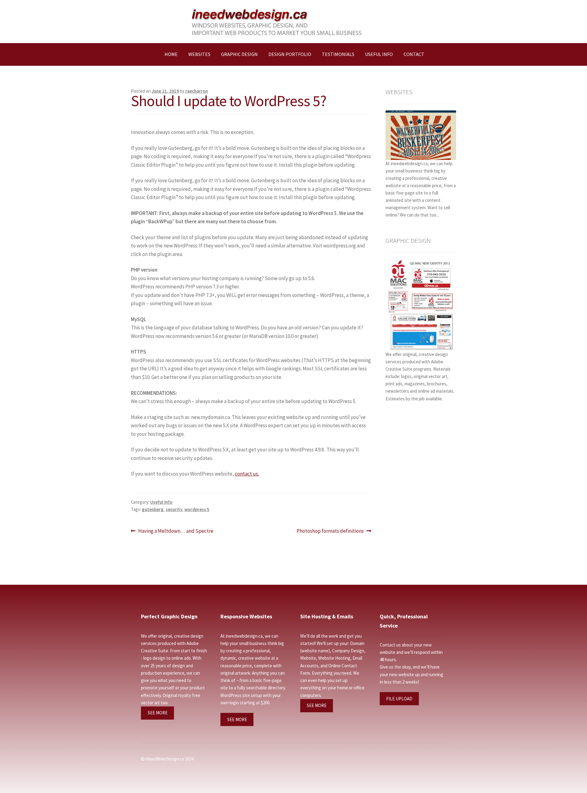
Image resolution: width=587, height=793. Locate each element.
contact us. (247, 473)
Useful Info (161, 502)
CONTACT (414, 54)
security (174, 509)
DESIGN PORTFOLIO (289, 54)
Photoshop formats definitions (330, 531)
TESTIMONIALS (338, 54)
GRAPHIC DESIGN (239, 54)
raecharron (196, 91)
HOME (171, 54)
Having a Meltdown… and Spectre (175, 531)
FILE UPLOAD (399, 699)
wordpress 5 (196, 509)
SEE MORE (158, 713)
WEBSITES (199, 54)
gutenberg (153, 509)
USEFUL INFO (379, 54)
